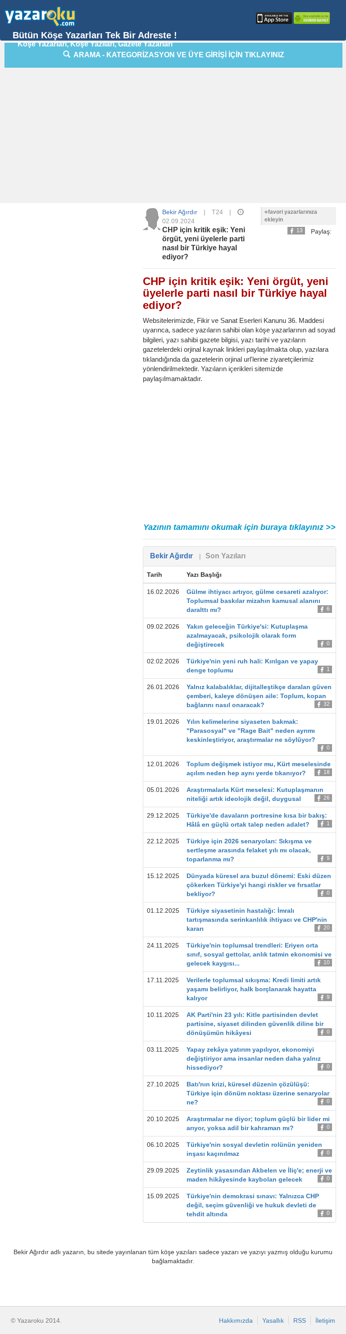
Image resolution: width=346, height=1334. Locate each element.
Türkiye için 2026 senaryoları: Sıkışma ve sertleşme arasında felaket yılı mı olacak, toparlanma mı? (249, 850)
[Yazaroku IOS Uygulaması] (273, 18)
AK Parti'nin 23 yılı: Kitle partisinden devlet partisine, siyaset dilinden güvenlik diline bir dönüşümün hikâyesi (255, 1023)
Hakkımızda (236, 1320)
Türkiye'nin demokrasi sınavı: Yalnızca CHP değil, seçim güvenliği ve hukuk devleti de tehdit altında (253, 1205)
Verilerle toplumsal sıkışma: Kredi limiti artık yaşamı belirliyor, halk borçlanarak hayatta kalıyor (254, 989)
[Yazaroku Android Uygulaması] (311, 18)
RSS (299, 1320)
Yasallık (273, 1320)
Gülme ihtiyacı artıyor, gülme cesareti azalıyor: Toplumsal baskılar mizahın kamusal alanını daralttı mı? (257, 600)
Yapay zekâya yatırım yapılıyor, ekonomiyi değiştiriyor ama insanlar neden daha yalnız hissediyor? (254, 1058)
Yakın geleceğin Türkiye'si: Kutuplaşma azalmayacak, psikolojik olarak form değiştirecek (247, 635)
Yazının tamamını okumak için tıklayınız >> (239, 527)
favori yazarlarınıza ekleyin (290, 216)
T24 (217, 212)
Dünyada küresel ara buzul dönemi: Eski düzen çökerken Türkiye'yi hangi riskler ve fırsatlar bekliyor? (259, 884)
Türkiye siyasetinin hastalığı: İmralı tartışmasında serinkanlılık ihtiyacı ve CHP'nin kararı (257, 919)
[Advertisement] (175, 137)
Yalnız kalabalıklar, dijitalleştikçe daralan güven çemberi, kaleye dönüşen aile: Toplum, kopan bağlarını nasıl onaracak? (259, 695)
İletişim (325, 1320)
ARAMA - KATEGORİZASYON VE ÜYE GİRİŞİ (177, 55)
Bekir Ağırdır (179, 212)
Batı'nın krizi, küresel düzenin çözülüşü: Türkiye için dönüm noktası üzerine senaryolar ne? (258, 1093)
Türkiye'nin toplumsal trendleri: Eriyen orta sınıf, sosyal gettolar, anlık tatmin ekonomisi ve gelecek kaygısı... (259, 954)
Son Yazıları (225, 556)
